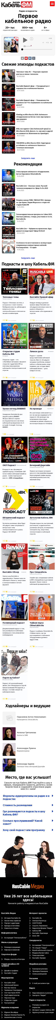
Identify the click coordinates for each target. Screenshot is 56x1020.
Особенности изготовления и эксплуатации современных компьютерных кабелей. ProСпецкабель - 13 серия (33, 245)
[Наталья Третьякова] (9, 733)
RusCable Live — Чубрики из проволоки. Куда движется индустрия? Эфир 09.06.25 (33, 230)
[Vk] (30, 58)
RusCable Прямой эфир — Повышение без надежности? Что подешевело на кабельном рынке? (34, 102)
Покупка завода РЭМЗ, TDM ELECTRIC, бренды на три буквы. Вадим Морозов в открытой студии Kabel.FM (33, 202)
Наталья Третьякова (26, 732)
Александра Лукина (26, 748)
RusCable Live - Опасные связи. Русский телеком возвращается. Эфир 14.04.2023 (32, 187)
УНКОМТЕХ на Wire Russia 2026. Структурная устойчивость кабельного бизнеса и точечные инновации (33, 145)
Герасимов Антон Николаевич (31, 717)
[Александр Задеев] (9, 765)
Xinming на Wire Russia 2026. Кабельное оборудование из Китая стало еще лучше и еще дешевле (33, 117)
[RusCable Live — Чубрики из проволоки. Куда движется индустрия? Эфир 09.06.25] (8, 232)
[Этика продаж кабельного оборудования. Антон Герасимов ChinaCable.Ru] (8, 175)
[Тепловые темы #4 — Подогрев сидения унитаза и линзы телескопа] (8, 75)
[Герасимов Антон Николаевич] (9, 718)
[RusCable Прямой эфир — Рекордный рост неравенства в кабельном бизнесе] (8, 90)
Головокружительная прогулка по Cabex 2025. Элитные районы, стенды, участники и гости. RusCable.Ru (34, 217)
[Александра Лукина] (9, 749)
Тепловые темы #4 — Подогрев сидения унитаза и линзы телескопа (32, 73)
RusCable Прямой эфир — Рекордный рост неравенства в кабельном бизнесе (33, 87)
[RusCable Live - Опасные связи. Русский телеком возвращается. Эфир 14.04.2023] (8, 189)
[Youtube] (26, 58)
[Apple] (22, 58)
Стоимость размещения (17, 805)
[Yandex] (33, 58)
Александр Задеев (25, 764)
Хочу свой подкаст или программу (24, 830)
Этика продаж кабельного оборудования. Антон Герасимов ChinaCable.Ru (32, 173)
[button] (52, 3)
